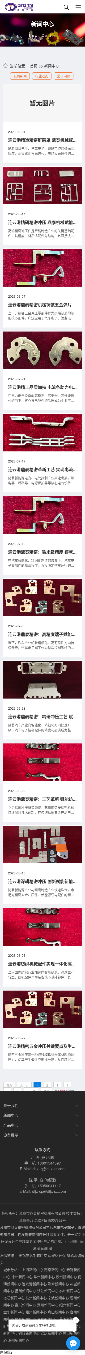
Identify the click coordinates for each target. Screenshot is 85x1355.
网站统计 (7, 1352)
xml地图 (71, 1241)
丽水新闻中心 (25, 1318)
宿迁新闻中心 (14, 1297)
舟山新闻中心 (58, 1311)
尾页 (46, 1091)
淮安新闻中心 (58, 1283)
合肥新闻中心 (47, 1318)
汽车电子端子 (63, 1227)
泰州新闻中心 (70, 1290)
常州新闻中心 (44, 1276)
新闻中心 (51, 66)
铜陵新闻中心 (29, 1333)
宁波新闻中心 (58, 1297)
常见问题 (63, 76)
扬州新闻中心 (25, 1290)
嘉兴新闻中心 (25, 1304)
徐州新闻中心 (22, 1276)
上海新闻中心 (32, 1269)
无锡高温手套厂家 (33, 1255)
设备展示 (10, 1135)
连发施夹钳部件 (30, 1234)
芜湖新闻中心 (70, 1318)
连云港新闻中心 (34, 1283)
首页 (34, 66)
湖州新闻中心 (47, 1304)
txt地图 (46, 1248)
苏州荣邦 (26, 1220)
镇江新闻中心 (47, 1290)
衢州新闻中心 (36, 1311)
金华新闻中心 (14, 1311)
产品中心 (10, 1125)
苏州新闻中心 (66, 1276)
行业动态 (41, 76)
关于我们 (10, 1105)
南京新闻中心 (54, 1269)
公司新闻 (20, 76)
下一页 (31, 1091)
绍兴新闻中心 (70, 1304)
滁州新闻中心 (18, 1340)
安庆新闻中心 (51, 1333)
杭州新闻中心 (36, 1297)
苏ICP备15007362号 (50, 1220)
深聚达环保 (57, 1255)
